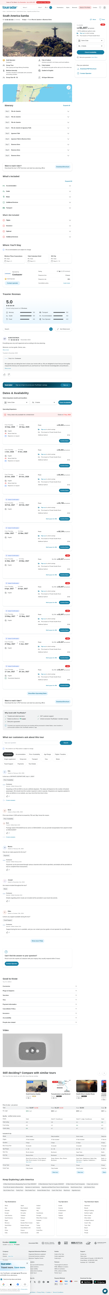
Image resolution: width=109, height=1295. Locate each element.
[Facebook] (30, 1282)
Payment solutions (33, 1266)
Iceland (38, 1205)
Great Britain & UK (25, 1227)
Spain (38, 1223)
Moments (74, 7)
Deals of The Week (85, 7)
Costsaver (9, 784)
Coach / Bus (87, 1223)
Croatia (23, 1220)
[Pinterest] (43, 1282)
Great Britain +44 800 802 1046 (88, 1260)
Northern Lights (88, 1213)
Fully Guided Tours (30, 1190)
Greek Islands (24, 1232)
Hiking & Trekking (89, 1210)
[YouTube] (48, 1282)
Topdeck (60, 1215)
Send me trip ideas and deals (12, 1279)
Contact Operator (85, 73)
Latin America (8, 1215)
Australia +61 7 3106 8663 (87, 1262)
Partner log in (58, 1273)
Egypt (6, 1220)
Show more (6, 350)
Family (86, 1230)
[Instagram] (39, 1282)
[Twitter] (34, 1282)
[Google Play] (100, 1282)
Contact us (83, 1254)
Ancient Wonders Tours (43, 1190)
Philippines (23, 1210)
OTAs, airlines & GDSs (60, 1271)
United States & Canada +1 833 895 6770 (91, 1258)
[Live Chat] (105, 1291)
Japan (22, 1205)
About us (5, 1254)
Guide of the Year (59, 1254)
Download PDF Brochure (88, 69)
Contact (95, 7)
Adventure (87, 1205)
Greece (23, 1230)
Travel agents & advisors (61, 1264)
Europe (7, 1213)
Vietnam (23, 1218)
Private (86, 1232)
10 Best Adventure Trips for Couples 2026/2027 (51, 1184)
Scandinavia (39, 1213)
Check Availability (65, 402)
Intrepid (60, 1213)
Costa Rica (39, 1230)
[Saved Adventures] (100, 7)
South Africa (8, 1225)
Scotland (38, 1220)
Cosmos (60, 1208)
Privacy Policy (41, 1292)
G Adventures (62, 1210)
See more (28, 1162)
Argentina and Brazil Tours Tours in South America (55, 1187)
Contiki (60, 1205)
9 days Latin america (92, 1184)
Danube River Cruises (26, 1223)
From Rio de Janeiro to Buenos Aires (13, 1187)
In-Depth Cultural (89, 1220)
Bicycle (86, 1208)
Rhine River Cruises (41, 1218)
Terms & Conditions (57, 1292)
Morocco (7, 1223)
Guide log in (57, 1258)
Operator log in (33, 1273)
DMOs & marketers (59, 1268)
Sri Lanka (23, 1213)
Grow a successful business (36, 1264)
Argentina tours (76, 1190)
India (6, 1232)
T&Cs (19, 1289)
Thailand (23, 1215)
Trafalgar (60, 1218)
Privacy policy (24, 1289)
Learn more (66, 283)
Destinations (60, 7)
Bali (6, 1227)
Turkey (38, 1225)
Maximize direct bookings (35, 1271)
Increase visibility (33, 1268)
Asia (6, 1208)
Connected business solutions (37, 1256)
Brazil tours (67, 1190)
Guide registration (59, 1256)
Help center (83, 1256)
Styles (67, 7)
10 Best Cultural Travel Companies (75, 1184)
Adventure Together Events (36, 1258)
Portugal (38, 1215)
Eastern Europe (25, 1225)
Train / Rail (87, 1225)
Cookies (48, 1292)
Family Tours (19, 1190)
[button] (54, 429)
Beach (86, 1227)
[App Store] (86, 1282)
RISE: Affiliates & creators (61, 1266)
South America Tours (76, 1187)
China (6, 1230)
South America (9, 1218)
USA (37, 1232)
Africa (6, 1205)
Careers (8, 1256)
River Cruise (87, 1215)
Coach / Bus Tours (57, 1190)
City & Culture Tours (8, 1190)
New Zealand (24, 1208)
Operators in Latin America (32, 1187)
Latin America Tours (89, 1187)
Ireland (38, 1208)
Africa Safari (87, 1218)
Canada (38, 1227)
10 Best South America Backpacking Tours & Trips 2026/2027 (19, 1184)
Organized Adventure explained (37, 1254)
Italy (37, 1210)
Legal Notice (32, 1292)
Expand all (66, 105)
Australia (7, 1210)
